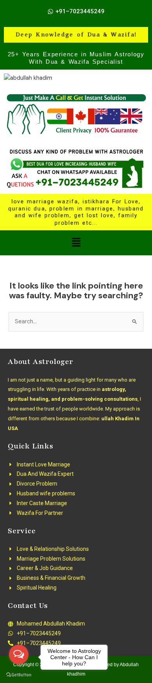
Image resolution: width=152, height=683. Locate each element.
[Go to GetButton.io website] (18, 675)
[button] (76, 242)
